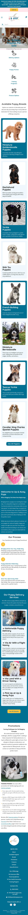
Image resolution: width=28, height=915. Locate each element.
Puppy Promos (14, 69)
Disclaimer (5, 910)
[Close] (25, 24)
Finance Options (14, 95)
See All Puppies (14, 444)
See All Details (14, 711)
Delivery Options (14, 57)
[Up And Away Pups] (14, 17)
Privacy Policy (22, 910)
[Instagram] (14, 905)
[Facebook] (11, 905)
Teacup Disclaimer (13, 910)
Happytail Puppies (17, 911)
